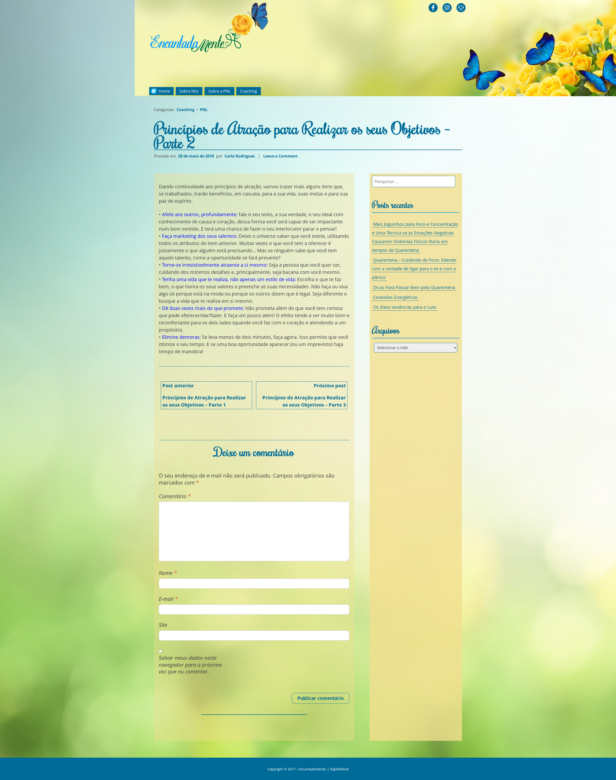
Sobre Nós (189, 91)
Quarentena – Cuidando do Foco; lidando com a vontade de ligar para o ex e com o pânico (414, 268)
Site (163, 624)
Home (164, 91)
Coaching (248, 91)
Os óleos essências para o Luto (404, 307)
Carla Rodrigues (240, 156)
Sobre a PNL (219, 91)
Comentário (175, 496)
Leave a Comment (281, 156)
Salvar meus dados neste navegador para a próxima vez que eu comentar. (190, 664)
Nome (168, 572)
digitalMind (339, 769)
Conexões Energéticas (395, 297)
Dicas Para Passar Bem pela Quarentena (414, 287)
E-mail (168, 598)
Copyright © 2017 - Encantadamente (296, 769)
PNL (204, 109)
